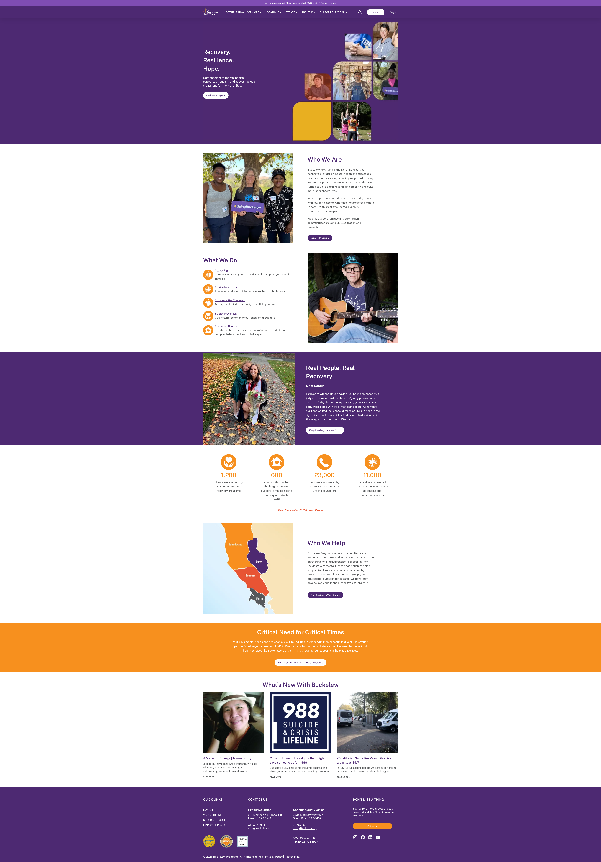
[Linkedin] (370, 837)
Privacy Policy (274, 856)
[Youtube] (377, 837)
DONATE (208, 809)
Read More (210, 777)
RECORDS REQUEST (215, 819)
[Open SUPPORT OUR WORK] (346, 12)
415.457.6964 (256, 825)
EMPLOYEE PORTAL (215, 825)
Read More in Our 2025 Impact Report (300, 510)
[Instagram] (355, 837)
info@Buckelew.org (260, 828)
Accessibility (292, 856)
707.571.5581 (301, 824)
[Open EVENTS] (296, 12)
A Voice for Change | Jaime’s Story (227, 758)
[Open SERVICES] (260, 12)
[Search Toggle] (359, 13)
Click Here (291, 3)
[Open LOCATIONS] (281, 12)
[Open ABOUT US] (315, 12)
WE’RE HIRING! (212, 814)
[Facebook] (362, 837)
